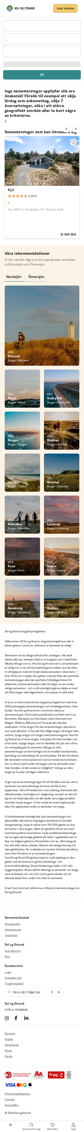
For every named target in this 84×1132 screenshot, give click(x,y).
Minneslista (52, 1129)
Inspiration (11, 935)
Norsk (8, 1050)
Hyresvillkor (12, 1105)
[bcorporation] (70, 1078)
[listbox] (42, 25)
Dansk (8, 1056)
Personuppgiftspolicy (17, 1094)
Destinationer (13, 930)
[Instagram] (9, 1018)
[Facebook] (18, 1018)
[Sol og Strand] (21, 8)
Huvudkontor (13, 951)
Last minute (65, 8)
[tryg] (57, 1078)
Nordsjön (13, 276)
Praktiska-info (13, 978)
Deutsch (10, 1034)
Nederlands (12, 1045)
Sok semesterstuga (31, 1129)
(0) (42, 75)
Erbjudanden (12, 924)
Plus (7, 957)
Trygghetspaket (14, 983)
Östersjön (36, 276)
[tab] (28, 183)
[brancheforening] (18, 1078)
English (9, 1039)
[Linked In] (28, 1018)
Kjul (11, 190)
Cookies (10, 1099)
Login (8, 972)
